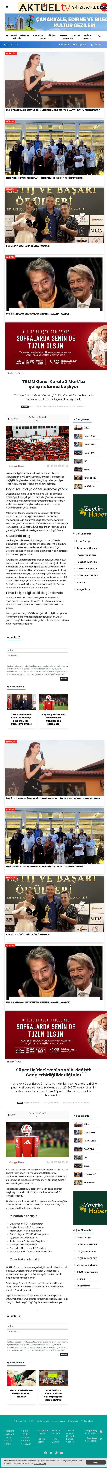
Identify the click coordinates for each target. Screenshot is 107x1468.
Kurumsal (73, 1421)
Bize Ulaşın (88, 1421)
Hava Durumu (55, 1440)
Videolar (65, 44)
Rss (33, 1421)
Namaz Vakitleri (70, 1440)
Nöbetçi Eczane (41, 1440)
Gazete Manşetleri (71, 1435)
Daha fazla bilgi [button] (40, 1464)
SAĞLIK (88, 35)
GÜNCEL (24, 35)
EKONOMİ (11, 35)
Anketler (42, 1433)
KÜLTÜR (17, 38)
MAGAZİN (68, 38)
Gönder (64, 679)
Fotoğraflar (81, 44)
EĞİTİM (51, 35)
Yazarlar (97, 44)
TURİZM (75, 35)
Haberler (10, 373)
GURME (63, 35)
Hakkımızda (59, 1421)
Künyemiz (44, 1421)
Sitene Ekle (20, 1421)
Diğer (85, 38)
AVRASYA (38, 35)
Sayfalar (56, 1433)
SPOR (43, 38)
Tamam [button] (96, 1462)
